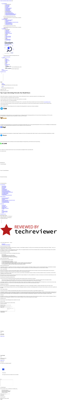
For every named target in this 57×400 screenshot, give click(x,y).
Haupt (3, 83)
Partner (6, 61)
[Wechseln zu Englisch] (6, 74)
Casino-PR (6, 21)
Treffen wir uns (2, 336)
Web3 (6, 35)
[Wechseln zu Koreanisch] (6, 78)
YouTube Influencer (8, 8)
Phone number (2, 306)
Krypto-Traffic (7, 6)
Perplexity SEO (7, 32)
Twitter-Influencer (7, 9)
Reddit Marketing (7, 10)
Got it (1, 399)
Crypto (6, 37)
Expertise (3, 57)
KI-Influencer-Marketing (8, 33)
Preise (3, 69)
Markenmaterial (7, 60)
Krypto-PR (6, 7)
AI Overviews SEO (8, 31)
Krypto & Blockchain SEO (9, 12)
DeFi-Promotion (7, 5)
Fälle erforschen (6, 18)
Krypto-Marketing (4, 3)
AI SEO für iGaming (8, 36)
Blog (6, 63)
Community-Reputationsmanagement (10, 14)
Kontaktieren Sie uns (5, 70)
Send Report (2, 394)
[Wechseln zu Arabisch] (6, 79)
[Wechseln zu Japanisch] (6, 80)
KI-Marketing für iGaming (8, 24)
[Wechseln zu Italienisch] (6, 76)
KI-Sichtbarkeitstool (8, 39)
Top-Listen (3, 84)
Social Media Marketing (5, 193)
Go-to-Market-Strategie (5, 192)
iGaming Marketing (3, 196)
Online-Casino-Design (8, 20)
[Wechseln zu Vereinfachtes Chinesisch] (6, 73)
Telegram (1, 305)
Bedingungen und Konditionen (6, 244)
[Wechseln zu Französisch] (6, 77)
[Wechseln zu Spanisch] (6, 75)
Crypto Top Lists (7, 64)
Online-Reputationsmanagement (9, 13)
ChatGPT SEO (7, 30)
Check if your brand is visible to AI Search (6, 0)
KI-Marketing (4, 28)
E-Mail (1, 307)
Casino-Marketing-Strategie (9, 23)
